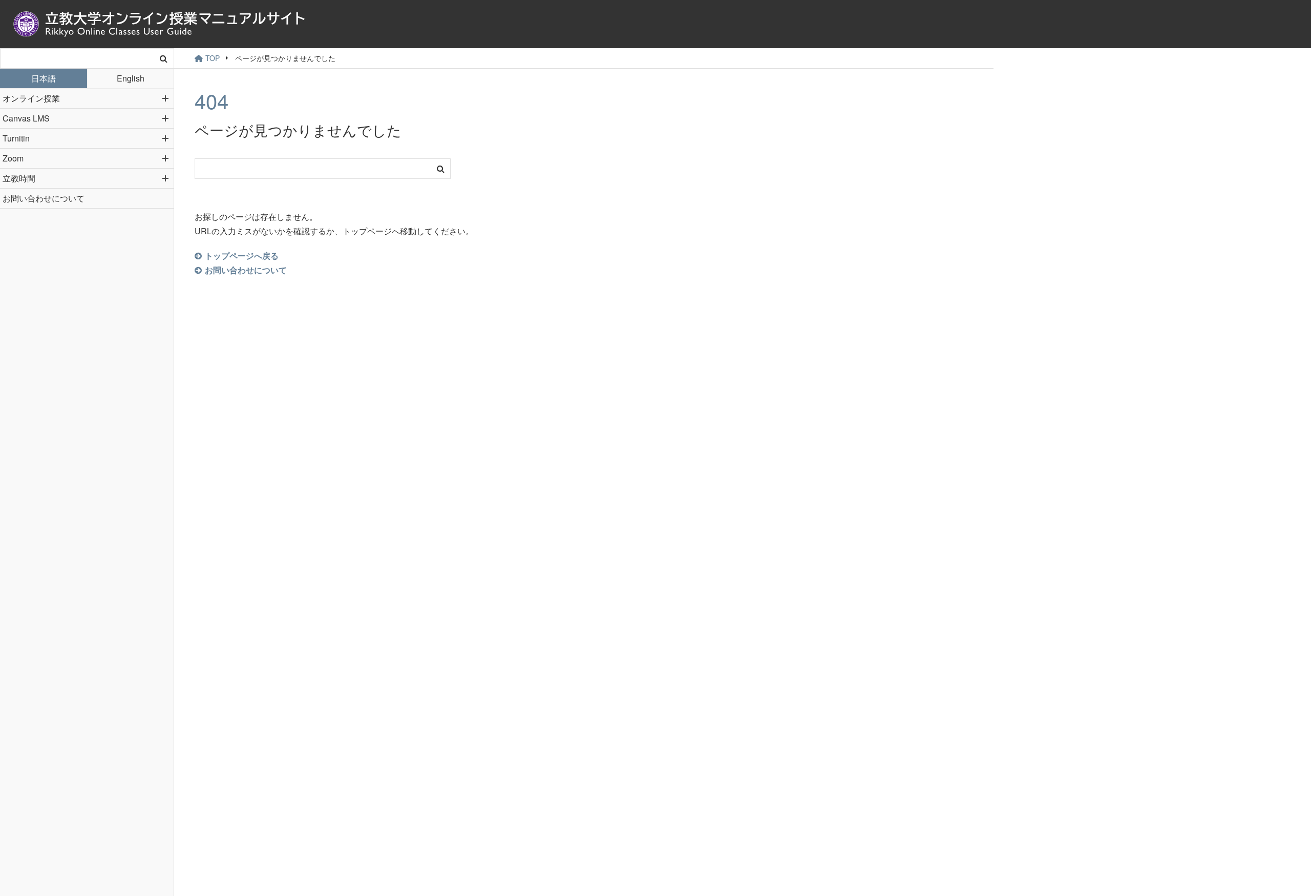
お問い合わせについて (43, 198)
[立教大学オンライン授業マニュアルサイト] (158, 24)
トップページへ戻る (242, 255)
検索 (163, 58)
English (130, 78)
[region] (583, 58)
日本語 (43, 78)
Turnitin (16, 138)
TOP (212, 58)
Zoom (13, 158)
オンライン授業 (31, 98)
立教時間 (19, 178)
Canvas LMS (26, 118)
